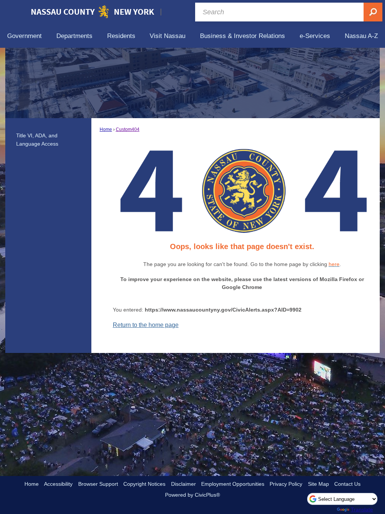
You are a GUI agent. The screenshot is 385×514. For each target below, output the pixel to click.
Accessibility (58, 484)
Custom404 (127, 129)
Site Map (318, 484)
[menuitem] (24, 36)
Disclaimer (183, 484)
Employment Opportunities (232, 484)
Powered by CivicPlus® (192, 495)
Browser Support (98, 484)
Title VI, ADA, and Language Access (37, 139)
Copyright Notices (144, 484)
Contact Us (347, 484)
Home (106, 129)
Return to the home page (146, 325)
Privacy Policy (286, 484)
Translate (362, 509)
